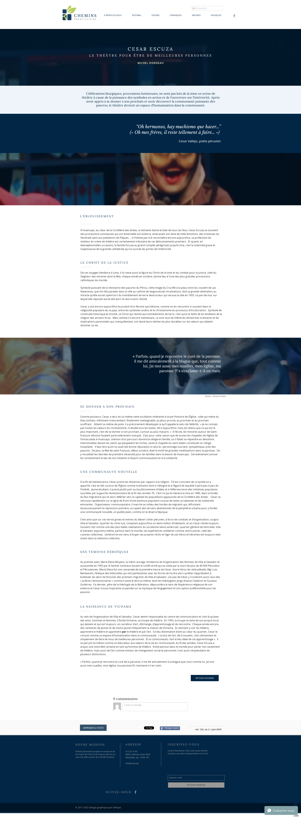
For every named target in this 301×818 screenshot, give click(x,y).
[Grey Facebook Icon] (234, 16)
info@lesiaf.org (132, 763)
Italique (117, 807)
